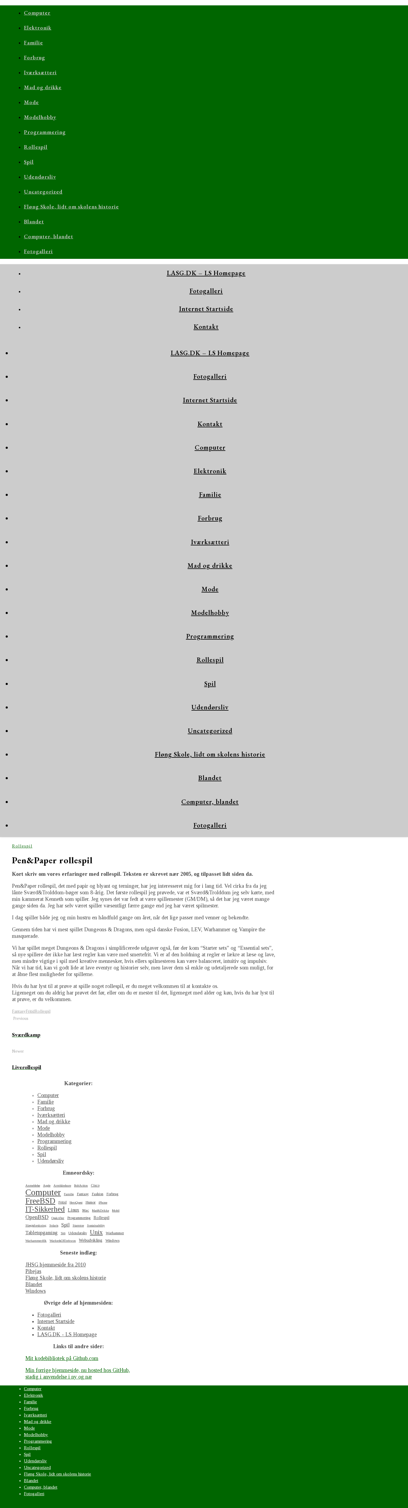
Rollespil (35, 146)
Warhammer (115, 1233)
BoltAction (81, 1185)
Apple (46, 1185)
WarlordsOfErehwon (63, 1240)
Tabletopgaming (41, 1232)
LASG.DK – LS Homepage (206, 273)
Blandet (34, 221)
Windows (112, 1240)
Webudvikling (90, 1240)
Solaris (53, 1225)
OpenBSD (36, 1217)
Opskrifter (57, 1218)
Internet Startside (206, 308)
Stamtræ (78, 1225)
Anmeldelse (32, 1185)
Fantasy (19, 1011)
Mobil (115, 1210)
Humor (90, 1202)
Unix (96, 1232)
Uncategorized (43, 191)
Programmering (45, 132)
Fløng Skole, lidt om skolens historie (71, 206)
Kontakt (206, 326)
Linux (73, 1210)
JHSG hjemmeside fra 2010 (55, 1265)
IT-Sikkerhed (45, 1209)
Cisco (95, 1185)
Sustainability (96, 1225)
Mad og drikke (43, 87)
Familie (33, 42)
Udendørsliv (40, 176)
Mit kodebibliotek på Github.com (61, 1358)
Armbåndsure (62, 1185)
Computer (37, 12)
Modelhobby (40, 117)
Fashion (97, 1194)
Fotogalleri (38, 251)
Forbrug (34, 57)
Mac (85, 1210)
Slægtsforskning (35, 1225)
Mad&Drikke (100, 1210)
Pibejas (33, 1271)
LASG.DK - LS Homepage (67, 1334)
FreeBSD (40, 1201)
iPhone (103, 1202)
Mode (31, 102)
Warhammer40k (36, 1240)
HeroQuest (76, 1202)
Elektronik (37, 27)
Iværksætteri (40, 72)
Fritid (30, 1011)
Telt (63, 1233)
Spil (29, 161)
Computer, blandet (48, 236)
